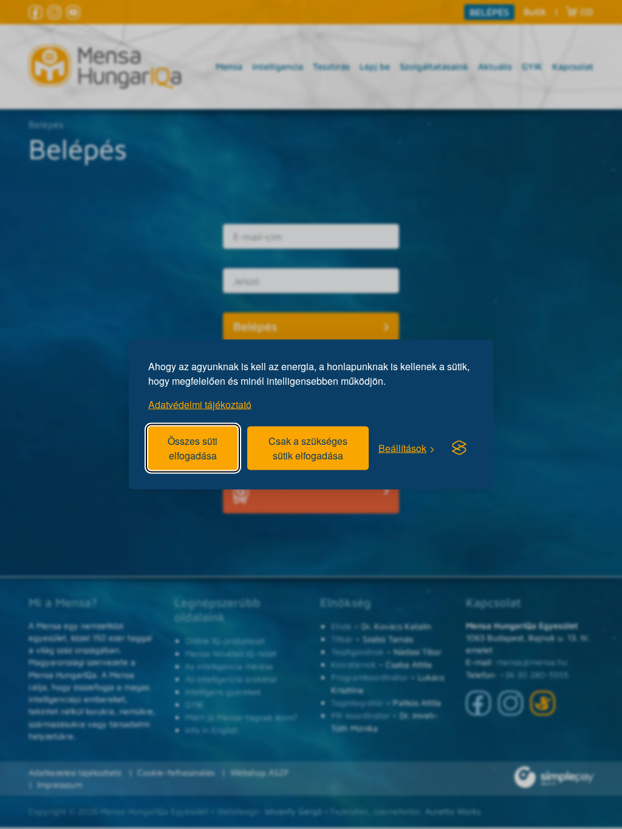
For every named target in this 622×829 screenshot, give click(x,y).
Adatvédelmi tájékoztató (199, 404)
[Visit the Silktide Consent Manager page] (459, 447)
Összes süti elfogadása (192, 448)
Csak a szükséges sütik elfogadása (307, 448)
